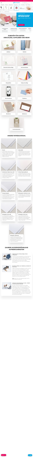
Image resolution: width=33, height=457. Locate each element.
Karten (3, 11)
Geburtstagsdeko (24, 290)
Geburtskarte (22, 271)
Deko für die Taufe (23, 278)
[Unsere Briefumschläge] (28, 8)
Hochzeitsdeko (25, 288)
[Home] (16, 2)
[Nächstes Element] (32, 5)
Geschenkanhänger (24, 287)
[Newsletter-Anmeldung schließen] (5, 455)
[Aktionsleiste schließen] (32, 1)
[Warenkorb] (31, 2)
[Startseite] (0, 11)
